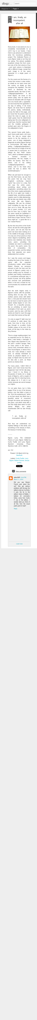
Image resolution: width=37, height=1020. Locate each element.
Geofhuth (19, 455)
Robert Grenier (19, 460)
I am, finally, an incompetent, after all (19, 20)
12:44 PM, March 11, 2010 (20, 478)
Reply (15, 509)
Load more (19, 544)
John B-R (17, 477)
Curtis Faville (20, 458)
